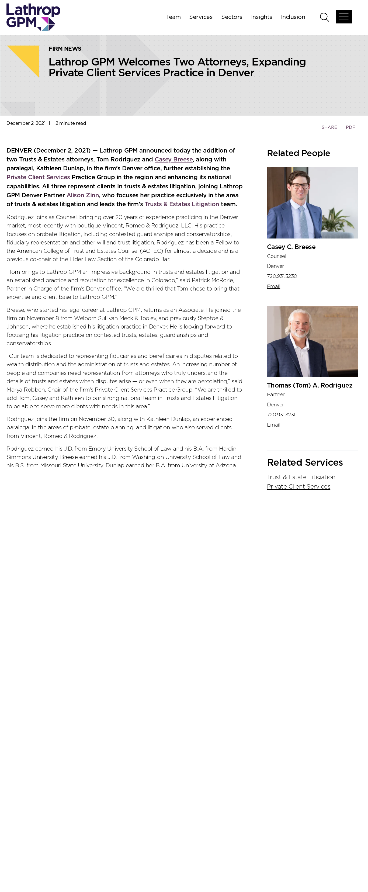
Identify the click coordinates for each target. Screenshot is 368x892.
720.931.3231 (281, 414)
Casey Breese (174, 160)
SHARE (329, 130)
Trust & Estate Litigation (301, 477)
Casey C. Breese (291, 247)
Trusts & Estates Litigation (182, 204)
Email (273, 286)
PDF (350, 127)
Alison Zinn (83, 195)
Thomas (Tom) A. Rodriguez (310, 385)
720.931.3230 (282, 276)
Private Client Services (38, 177)
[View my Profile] (312, 202)
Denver (275, 266)
